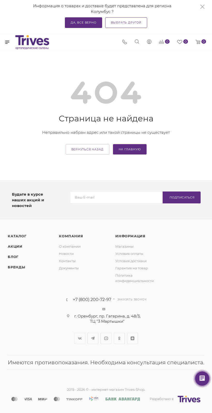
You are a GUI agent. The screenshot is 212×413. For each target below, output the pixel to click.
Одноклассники (119, 338)
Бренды (16, 267)
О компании (70, 246)
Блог (13, 257)
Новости (66, 254)
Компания (71, 236)
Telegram (93, 338)
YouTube (106, 338)
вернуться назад (87, 149)
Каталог (17, 236)
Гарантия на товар (131, 268)
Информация (130, 236)
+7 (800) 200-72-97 (92, 300)
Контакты (67, 261)
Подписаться (182, 197)
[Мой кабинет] (149, 42)
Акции (15, 246)
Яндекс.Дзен (132, 338)
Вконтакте (79, 338)
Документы (69, 268)
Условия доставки (131, 261)
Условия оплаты (129, 254)
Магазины (124, 246)
